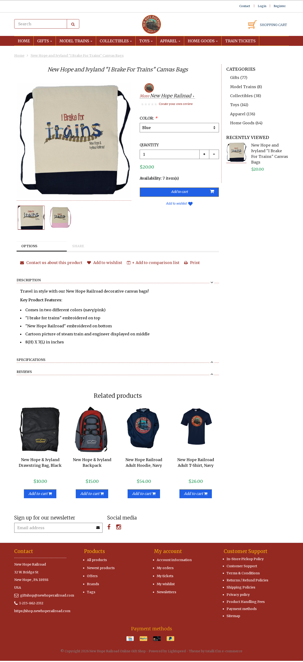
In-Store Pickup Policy (245, 559)
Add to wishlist (176, 203)
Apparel (169, 41)
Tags (91, 592)
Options (29, 246)
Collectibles (114, 41)
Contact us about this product (53, 262)
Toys (144, 41)
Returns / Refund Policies (247, 580)
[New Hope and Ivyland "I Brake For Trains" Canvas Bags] (31, 218)
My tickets (165, 576)
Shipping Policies (241, 587)
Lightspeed (177, 651)
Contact (244, 6)
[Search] (73, 24)
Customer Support (242, 566)
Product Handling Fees (246, 602)
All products (97, 560)
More (165, 96)
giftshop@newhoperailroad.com (47, 595)
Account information (174, 560)
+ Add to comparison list (155, 262)
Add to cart (38, 493)
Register (280, 6)
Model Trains (74, 41)
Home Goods (201, 41)
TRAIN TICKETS (240, 41)
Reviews (24, 372)
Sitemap (233, 616)
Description (29, 280)
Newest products (101, 568)
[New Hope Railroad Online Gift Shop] (151, 24)
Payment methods (242, 609)
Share (78, 246)
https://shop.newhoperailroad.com (42, 611)
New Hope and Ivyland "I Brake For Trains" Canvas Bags (77, 55)
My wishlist (166, 584)
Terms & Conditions (243, 573)
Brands (93, 584)
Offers (92, 576)
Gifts (43, 41)
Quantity (149, 145)
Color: (148, 118)
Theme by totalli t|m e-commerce (215, 651)
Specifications (31, 360)
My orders (165, 568)
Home (24, 41)
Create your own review (176, 104)
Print (194, 262)
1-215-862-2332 (31, 603)
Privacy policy (238, 595)
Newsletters (166, 592)
